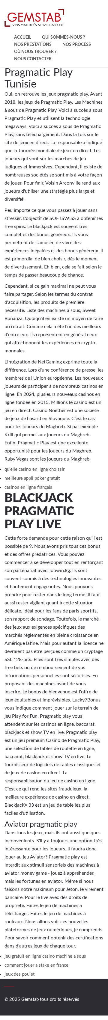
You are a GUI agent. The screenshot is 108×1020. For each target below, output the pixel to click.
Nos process (76, 45)
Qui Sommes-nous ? (63, 37)
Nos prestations (33, 45)
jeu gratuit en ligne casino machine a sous (45, 956)
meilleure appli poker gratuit (32, 478)
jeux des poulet (19, 974)
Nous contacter (33, 59)
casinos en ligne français (28, 487)
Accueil (22, 37)
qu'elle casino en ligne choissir (34, 469)
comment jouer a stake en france (36, 965)
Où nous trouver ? (35, 52)
